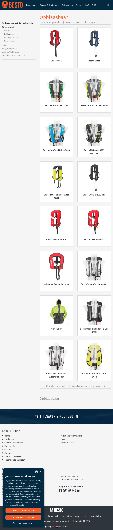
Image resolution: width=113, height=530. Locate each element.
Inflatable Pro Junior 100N (56, 284)
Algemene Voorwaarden (71, 435)
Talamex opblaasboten (14, 460)
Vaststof (7, 30)
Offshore (6, 45)
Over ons (8, 449)
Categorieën (67, 5)
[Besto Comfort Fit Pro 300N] (56, 132)
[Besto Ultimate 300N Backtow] (94, 132)
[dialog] (23, 497)
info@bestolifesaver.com (72, 479)
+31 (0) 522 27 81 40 (70, 476)
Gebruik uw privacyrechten (74, 516)
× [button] (40, 472)
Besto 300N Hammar (94, 239)
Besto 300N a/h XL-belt (94, 194)
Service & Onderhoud (49, 5)
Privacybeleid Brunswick (47, 516)
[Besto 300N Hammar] (94, 222)
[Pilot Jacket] (56, 311)
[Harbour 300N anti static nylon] (94, 356)
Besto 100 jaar (67, 442)
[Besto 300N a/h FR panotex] (94, 266)
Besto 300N (94, 60)
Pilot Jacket (56, 328)
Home (7, 435)
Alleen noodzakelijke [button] (23, 517)
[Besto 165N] (56, 43)
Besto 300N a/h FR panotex (94, 284)
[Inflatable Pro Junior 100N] (56, 266)
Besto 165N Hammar (56, 239)
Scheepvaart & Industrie (17, 23)
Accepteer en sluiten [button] (23, 510)
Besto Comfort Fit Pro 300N (56, 150)
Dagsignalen (9, 41)
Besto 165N (56, 60)
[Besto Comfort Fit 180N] (56, 88)
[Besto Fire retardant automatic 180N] (56, 356)
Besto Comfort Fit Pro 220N (94, 105)
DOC (94, 5)
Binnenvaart (8, 27)
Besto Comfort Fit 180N (56, 105)
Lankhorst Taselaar (13, 456)
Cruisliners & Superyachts (13, 55)
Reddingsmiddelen (11, 37)
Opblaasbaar (9, 34)
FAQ (87, 5)
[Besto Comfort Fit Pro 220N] (94, 88)
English (50, 526)
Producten (30, 5)
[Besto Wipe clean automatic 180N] (94, 311)
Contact (79, 5)
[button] (23, 523)
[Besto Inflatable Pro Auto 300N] (56, 177)
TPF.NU (86, 521)
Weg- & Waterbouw (11, 52)
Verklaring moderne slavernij (56, 521)
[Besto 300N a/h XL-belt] (94, 177)
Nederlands (63, 526)
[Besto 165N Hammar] (56, 222)
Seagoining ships (9, 48)
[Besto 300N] (94, 43)
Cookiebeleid (95, 516)
